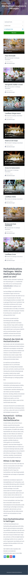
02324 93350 (9, 136)
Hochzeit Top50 (6, 3)
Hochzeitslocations (11, 49)
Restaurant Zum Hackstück (10, 224)
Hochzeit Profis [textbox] (8, 22)
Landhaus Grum (10, 254)
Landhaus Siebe (10, 197)
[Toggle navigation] (26, 3)
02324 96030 (9, 80)
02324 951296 (9, 250)
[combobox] (13, 22)
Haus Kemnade (10, 56)
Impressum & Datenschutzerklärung (14, 572)
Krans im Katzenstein (12, 168)
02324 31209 (9, 163)
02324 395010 (9, 109)
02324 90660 (9, 219)
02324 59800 (9, 192)
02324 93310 (9, 51)
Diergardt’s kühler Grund (14, 84)
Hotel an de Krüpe (11, 140)
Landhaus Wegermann (13, 113)
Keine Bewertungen (10, 63)
